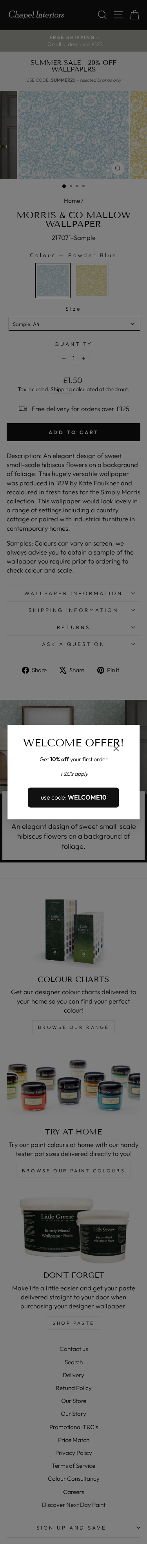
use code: (74, 798)
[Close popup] (116, 749)
